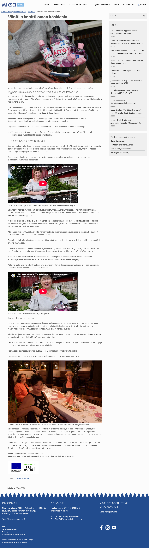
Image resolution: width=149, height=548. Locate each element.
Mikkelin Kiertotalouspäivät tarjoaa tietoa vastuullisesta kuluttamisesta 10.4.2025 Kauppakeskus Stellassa (127, 52)
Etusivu (46, 5)
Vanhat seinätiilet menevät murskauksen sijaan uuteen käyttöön (126, 62)
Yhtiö (116, 5)
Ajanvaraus (128, 5)
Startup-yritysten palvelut (121, 149)
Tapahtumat (60, 5)
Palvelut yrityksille (79, 5)
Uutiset (26, 479)
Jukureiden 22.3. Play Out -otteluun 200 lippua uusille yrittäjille (126, 81)
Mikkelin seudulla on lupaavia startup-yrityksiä (125, 71)
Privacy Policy (6, 542)
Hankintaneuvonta (117, 141)
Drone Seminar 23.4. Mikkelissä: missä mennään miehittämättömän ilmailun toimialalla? (125, 111)
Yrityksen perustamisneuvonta (122, 137)
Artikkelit (19, 479)
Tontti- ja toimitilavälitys (120, 152)
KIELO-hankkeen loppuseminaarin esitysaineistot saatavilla (123, 32)
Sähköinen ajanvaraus (108, 512)
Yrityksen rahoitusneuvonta (121, 145)
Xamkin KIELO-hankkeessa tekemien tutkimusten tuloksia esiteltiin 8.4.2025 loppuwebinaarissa (126, 42)
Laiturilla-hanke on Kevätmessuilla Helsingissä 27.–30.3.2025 (124, 91)
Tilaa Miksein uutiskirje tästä (13, 519)
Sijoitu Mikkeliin (102, 5)
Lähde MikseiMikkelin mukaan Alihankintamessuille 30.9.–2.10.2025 (125, 121)
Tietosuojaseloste (7, 532)
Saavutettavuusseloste (9, 529)
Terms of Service (19, 542)
